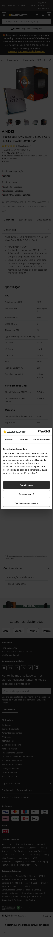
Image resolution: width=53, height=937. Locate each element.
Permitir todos (26, 485)
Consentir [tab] (8, 439)
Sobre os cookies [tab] (41, 439)
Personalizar (25, 494)
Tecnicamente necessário (26, 503)
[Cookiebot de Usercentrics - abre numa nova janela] (38, 432)
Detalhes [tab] (23, 439)
